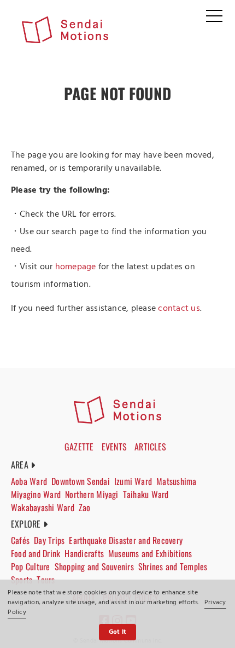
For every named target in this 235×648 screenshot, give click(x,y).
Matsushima (176, 481)
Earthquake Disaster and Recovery (126, 540)
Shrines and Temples (173, 566)
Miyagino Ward (36, 494)
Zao (85, 507)
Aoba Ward (29, 481)
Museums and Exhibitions (150, 553)
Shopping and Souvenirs (94, 566)
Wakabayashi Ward (42, 507)
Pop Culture (30, 566)
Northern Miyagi (92, 494)
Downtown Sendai (80, 481)
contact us (178, 309)
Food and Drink (35, 553)
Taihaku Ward (146, 494)
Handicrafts (84, 553)
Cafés (20, 540)
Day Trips (49, 540)
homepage (75, 267)
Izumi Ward (133, 481)
